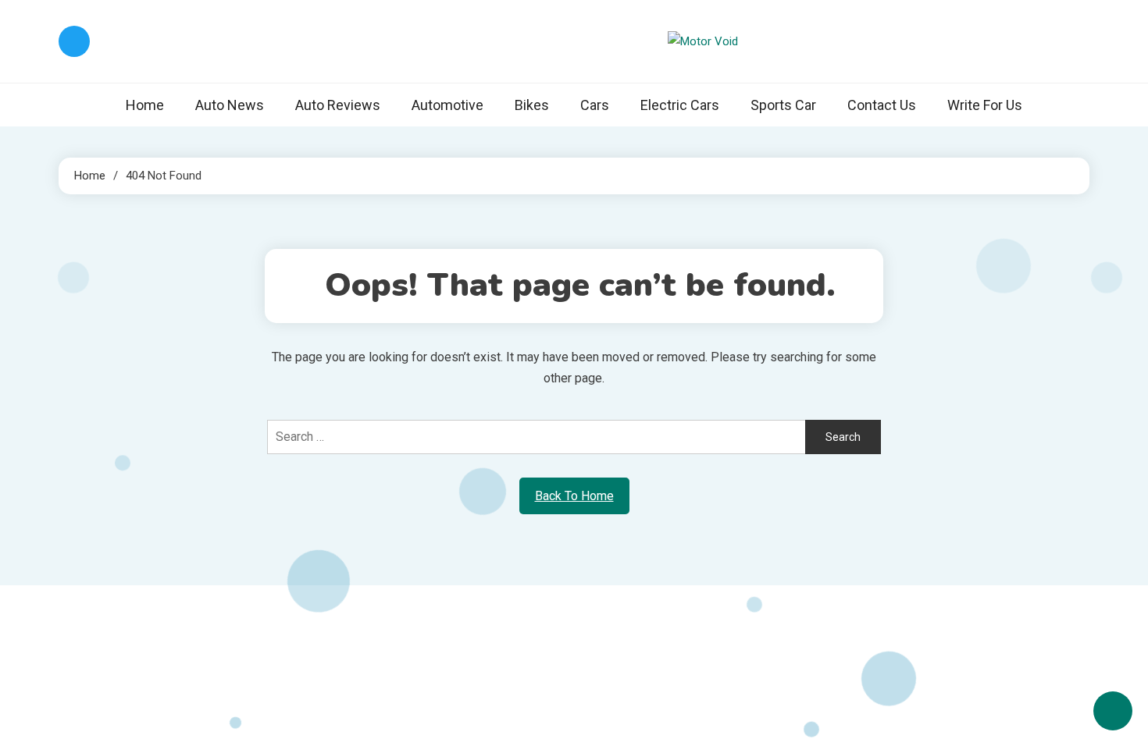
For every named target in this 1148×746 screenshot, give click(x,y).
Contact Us (881, 105)
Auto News (229, 105)
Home (145, 105)
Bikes (532, 105)
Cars (594, 105)
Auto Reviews (337, 105)
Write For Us (984, 105)
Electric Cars (679, 105)
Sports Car (783, 105)
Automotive (447, 105)
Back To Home (574, 495)
